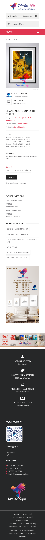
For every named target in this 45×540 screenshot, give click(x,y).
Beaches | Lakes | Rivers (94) (17, 229)
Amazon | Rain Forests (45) (17, 258)
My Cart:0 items (18, 24)
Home (8, 39)
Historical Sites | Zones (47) (18, 252)
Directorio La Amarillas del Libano (22, 524)
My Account (10, 452)
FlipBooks (27, 514)
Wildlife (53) (12, 247)
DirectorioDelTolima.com (22, 517)
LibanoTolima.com (22, 520)
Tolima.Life (18, 514)
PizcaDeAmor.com (15, 527)
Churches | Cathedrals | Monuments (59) (22, 241)
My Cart (9, 455)
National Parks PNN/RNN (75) (18, 234)
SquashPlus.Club (30, 527)
